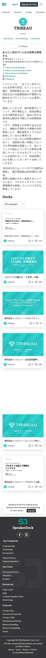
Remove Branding (10, 624)
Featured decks (9, 558)
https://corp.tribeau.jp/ (15, 67)
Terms (18, 649)
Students (6, 579)
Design (29, 12)
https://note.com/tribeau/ (16, 73)
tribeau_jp (9, 79)
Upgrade (31, 511)
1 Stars (24, 46)
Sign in (15, 4)
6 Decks (9, 38)
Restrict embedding (11, 628)
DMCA (33, 649)
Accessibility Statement (23, 652)
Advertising (8, 600)
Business (18, 12)
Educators (7, 575)
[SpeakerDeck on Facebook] (19, 534)
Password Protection (12, 614)
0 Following (23, 38)
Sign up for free (29, 4)
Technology (8, 549)
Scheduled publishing (12, 621)
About (11, 649)
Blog (5, 593)
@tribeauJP (10, 76)
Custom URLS (9, 617)
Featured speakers (11, 561)
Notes (5, 631)
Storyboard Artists (11, 572)
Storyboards (8, 553)
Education (40, 12)
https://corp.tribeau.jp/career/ (18, 70)
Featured (6, 12)
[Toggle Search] (41, 4)
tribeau (10, 240)
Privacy (25, 649)
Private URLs (8, 610)
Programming (9, 546)
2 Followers (35, 38)
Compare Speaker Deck (13, 596)
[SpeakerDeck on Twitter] (26, 534)
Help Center (8, 589)
